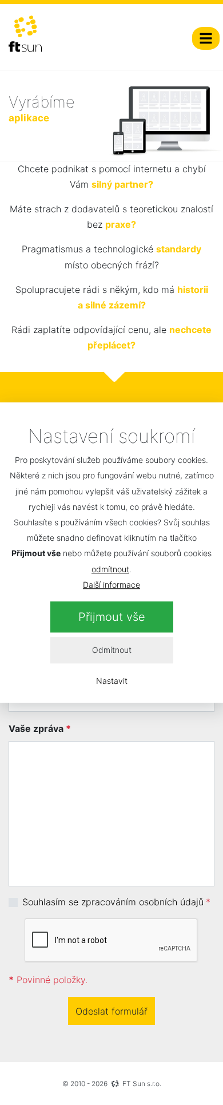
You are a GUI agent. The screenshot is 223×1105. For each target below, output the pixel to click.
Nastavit (112, 681)
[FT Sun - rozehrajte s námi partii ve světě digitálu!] (25, 34)
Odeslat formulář (111, 1011)
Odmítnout (112, 650)
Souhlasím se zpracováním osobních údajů (113, 902)
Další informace (111, 584)
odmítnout (110, 569)
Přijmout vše (111, 617)
